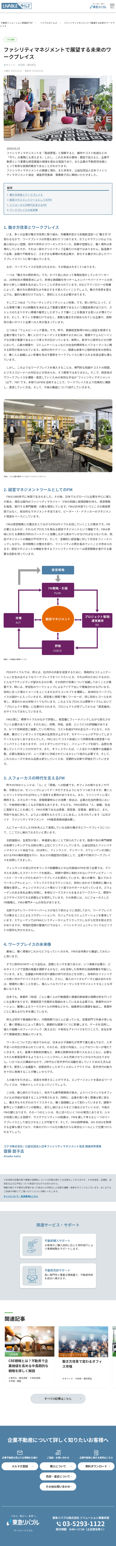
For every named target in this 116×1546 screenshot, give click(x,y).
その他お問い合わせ (58, 1486)
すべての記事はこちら (58, 1398)
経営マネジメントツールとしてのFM (31, 200)
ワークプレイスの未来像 (24, 210)
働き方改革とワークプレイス (26, 195)
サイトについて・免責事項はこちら (21, 1196)
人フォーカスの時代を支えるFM (28, 205)
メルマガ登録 (20, 1466)
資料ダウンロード (96, 1466)
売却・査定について (58, 1476)
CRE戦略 (10, 39)
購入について (58, 1466)
